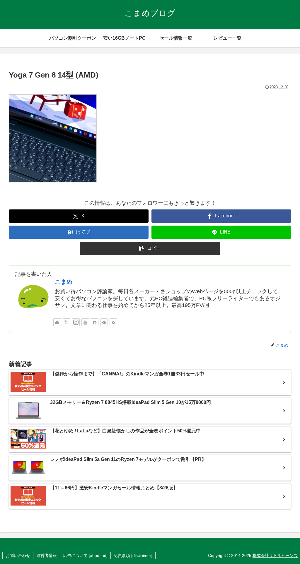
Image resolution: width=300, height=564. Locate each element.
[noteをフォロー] (94, 322)
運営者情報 (46, 555)
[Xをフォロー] (66, 322)
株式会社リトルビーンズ (275, 555)
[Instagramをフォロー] (76, 322)
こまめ (63, 281)
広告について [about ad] (85, 555)
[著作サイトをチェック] (57, 322)
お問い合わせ (18, 555)
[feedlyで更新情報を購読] (104, 322)
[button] (150, 248)
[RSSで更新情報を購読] (113, 322)
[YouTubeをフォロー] (85, 322)
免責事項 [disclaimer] (133, 555)
